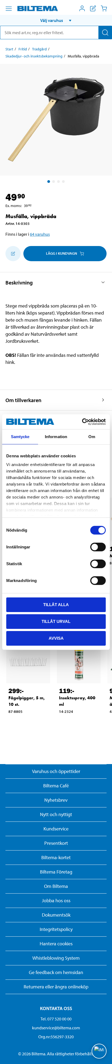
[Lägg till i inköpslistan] (13, 253)
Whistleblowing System (56, 958)
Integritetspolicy (56, 929)
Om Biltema (56, 886)
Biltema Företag (56, 872)
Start (9, 49)
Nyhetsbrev (56, 800)
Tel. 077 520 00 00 (56, 1018)
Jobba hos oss (56, 900)
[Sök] (105, 32)
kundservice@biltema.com (56, 1027)
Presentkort (56, 843)
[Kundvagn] (103, 8)
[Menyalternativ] (8, 8)
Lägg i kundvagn (61, 253)
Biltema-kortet (56, 857)
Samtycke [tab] (20, 436)
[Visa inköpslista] (93, 8)
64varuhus (40, 234)
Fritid (22, 49)
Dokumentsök (56, 915)
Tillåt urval (56, 621)
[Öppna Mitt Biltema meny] (82, 8)
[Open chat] (99, 1051)
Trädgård (39, 49)
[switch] (98, 547)
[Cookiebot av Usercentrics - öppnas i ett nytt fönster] (82, 421)
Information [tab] (56, 436)
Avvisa (56, 638)
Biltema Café (56, 785)
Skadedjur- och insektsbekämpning (34, 56)
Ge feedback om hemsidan (56, 972)
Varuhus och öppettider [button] (56, 771)
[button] (56, 20)
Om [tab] (91, 436)
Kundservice (56, 829)
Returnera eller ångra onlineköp (56, 987)
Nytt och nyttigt (56, 814)
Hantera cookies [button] (56, 943)
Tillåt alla (56, 604)
